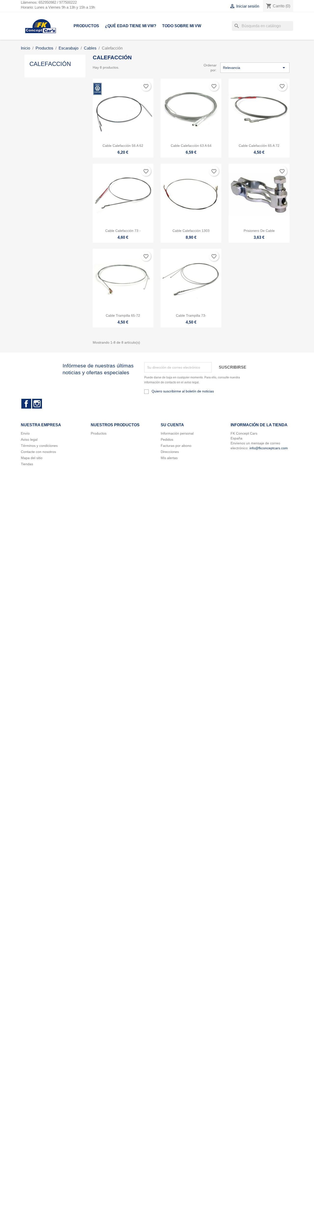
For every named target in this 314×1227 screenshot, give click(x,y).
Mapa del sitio (31, 458)
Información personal (177, 433)
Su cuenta (172, 425)
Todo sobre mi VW (181, 26)
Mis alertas (169, 458)
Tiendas (27, 464)
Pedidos (167, 439)
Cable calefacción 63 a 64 (191, 146)
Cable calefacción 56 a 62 (123, 146)
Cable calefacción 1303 (190, 231)
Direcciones (170, 452)
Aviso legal (29, 439)
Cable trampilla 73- (191, 315)
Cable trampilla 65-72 (123, 315)
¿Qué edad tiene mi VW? (130, 26)
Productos (86, 26)
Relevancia (255, 68)
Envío (25, 433)
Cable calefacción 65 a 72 (259, 146)
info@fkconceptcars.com (268, 448)
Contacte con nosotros (38, 452)
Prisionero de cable (259, 231)
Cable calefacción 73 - (123, 231)
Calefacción (50, 64)
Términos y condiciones (39, 446)
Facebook (26, 404)
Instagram (37, 404)
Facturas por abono (176, 446)
